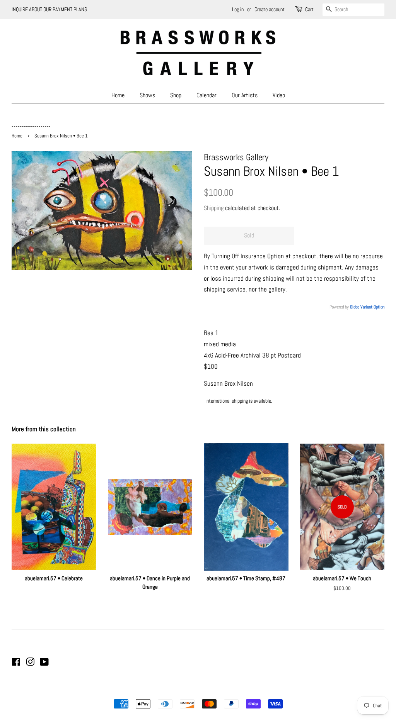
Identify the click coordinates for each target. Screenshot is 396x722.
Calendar (206, 95)
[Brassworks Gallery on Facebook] (16, 663)
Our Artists (245, 95)
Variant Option (372, 307)
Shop (175, 95)
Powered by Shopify (237, 690)
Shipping (214, 208)
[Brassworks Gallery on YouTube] (44, 663)
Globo (354, 307)
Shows (147, 95)
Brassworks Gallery (197, 690)
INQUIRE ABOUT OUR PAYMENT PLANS (49, 9)
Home (118, 95)
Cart (309, 9)
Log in (238, 9)
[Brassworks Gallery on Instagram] (30, 663)
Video (279, 95)
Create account (269, 9)
